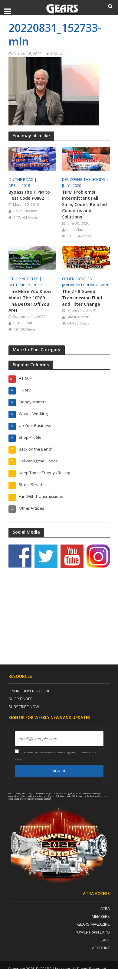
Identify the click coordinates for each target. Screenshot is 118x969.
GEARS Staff (22, 323)
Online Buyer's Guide (29, 691)
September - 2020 (24, 285)
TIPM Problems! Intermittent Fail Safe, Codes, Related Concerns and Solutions (84, 204)
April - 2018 (19, 185)
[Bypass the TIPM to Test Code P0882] (32, 158)
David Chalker (25, 210)
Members (101, 916)
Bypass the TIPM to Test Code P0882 (29, 195)
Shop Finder (20, 698)
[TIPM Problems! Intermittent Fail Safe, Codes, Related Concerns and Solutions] (86, 158)
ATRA (105, 908)
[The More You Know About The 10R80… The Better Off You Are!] (32, 258)
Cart (105, 940)
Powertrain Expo (92, 932)
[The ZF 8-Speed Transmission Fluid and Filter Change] (86, 258)
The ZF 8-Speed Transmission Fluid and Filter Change (82, 297)
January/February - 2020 (85, 285)
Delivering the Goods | (85, 179)
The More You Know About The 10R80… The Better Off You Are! (29, 300)
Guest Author (77, 317)
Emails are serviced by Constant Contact (32, 798)
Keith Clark (75, 229)
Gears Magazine (93, 924)
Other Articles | (25, 278)
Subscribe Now (23, 706)
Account (101, 948)
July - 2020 (71, 185)
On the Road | (23, 179)
